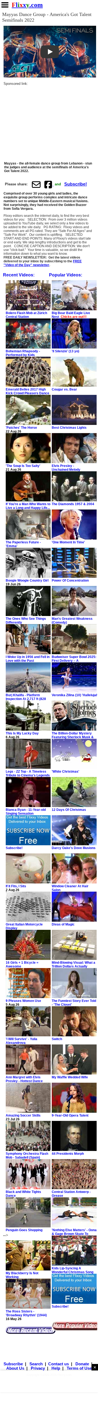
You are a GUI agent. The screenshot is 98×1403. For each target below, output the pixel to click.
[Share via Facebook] (48, 184)
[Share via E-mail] (36, 184)
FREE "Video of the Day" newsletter (43, 263)
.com (27, 4)
